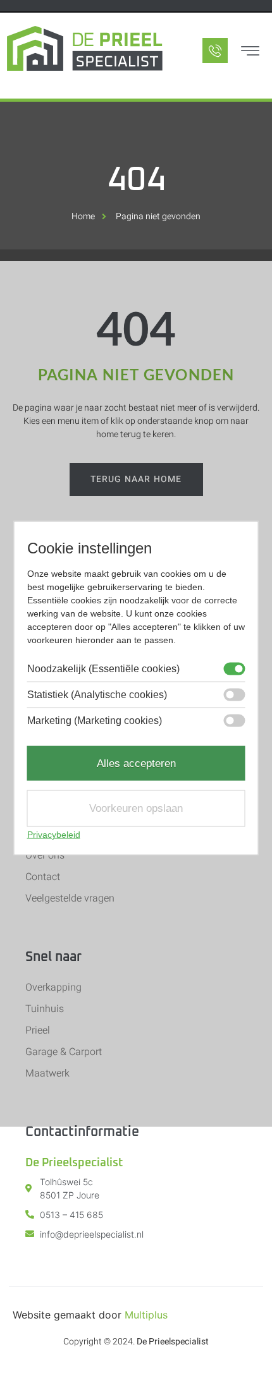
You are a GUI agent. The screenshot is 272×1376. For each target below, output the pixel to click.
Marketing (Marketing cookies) (94, 720)
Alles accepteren (136, 763)
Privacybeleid (53, 834)
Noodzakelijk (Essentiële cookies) (103, 668)
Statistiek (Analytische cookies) (97, 694)
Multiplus (146, 1314)
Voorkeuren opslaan (136, 808)
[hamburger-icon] (250, 52)
